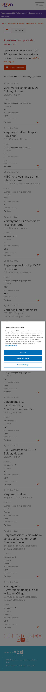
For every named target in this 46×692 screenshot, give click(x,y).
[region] (23, 346)
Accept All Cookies (23, 358)
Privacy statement (11, 345)
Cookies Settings (23, 365)
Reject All (23, 352)
